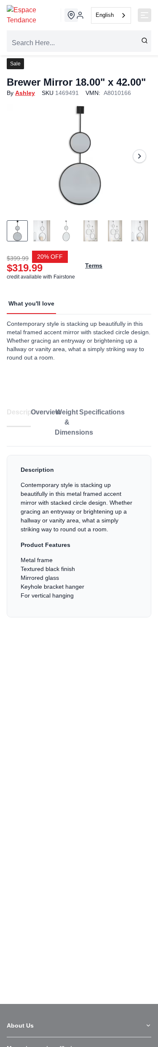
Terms (93, 265)
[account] (80, 15)
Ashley (25, 92)
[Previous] (18, 156)
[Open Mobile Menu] (144, 15)
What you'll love (31, 303)
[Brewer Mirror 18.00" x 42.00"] (79, 156)
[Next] (139, 156)
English (105, 15)
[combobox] (111, 15)
